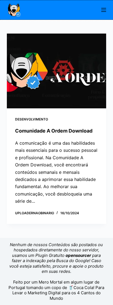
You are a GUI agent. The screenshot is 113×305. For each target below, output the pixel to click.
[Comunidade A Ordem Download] (56, 71)
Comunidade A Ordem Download (53, 131)
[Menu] (103, 9)
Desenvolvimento (31, 119)
